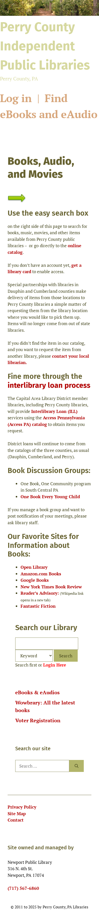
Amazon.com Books (41, 574)
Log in (17, 98)
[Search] (76, 766)
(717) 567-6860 (23, 888)
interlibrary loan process (49, 385)
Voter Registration (37, 720)
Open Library (34, 567)
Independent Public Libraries (45, 46)
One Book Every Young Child (50, 497)
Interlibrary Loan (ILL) (54, 411)
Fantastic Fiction (38, 606)
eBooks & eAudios (37, 692)
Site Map (17, 813)
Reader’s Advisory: (40, 593)
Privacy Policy (22, 807)
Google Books (35, 580)
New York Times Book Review (51, 587)
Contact (16, 820)
